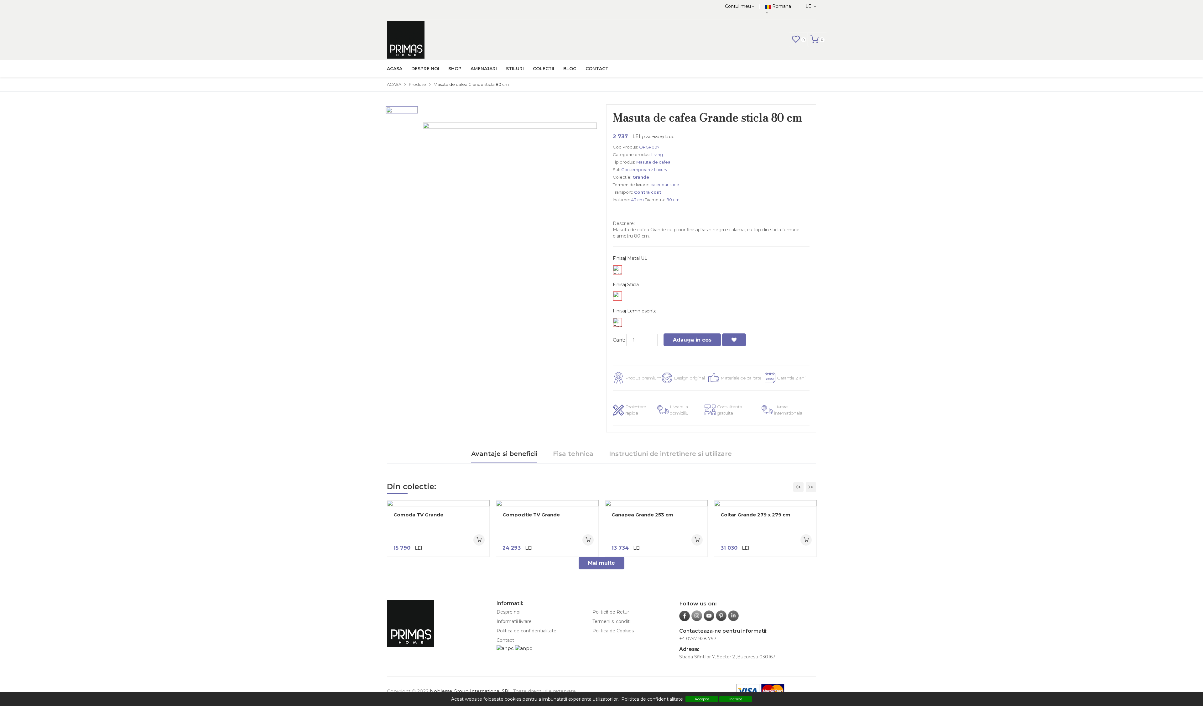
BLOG (569, 68)
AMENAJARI (484, 68)
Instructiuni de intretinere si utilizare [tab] (670, 454)
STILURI (515, 68)
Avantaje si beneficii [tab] (504, 454)
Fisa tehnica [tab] (573, 454)
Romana (781, 6)
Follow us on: (698, 603)
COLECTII (543, 68)
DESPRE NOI (425, 68)
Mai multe (601, 563)
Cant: (619, 340)
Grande (641, 177)
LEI (809, 6)
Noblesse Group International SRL (470, 691)
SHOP (454, 68)
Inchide (735, 699)
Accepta (702, 699)
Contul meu (738, 6)
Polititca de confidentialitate (652, 699)
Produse (417, 84)
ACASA (394, 68)
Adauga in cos (692, 340)
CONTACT (597, 68)
